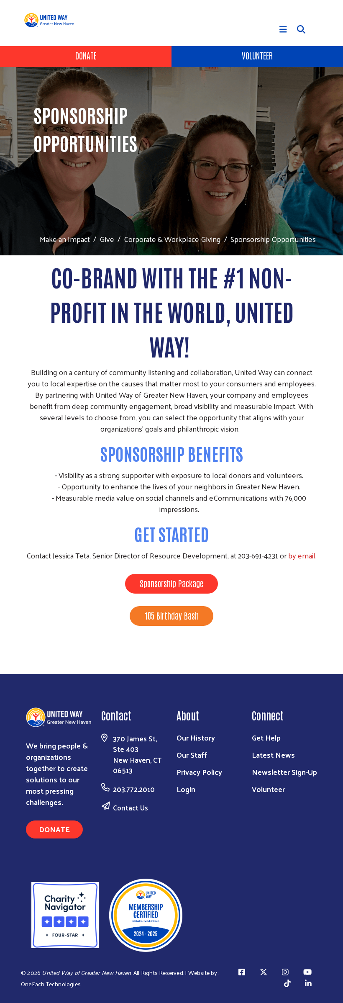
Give (107, 239)
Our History (196, 737)
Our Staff (192, 754)
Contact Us (130, 807)
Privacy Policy (199, 771)
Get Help (266, 737)
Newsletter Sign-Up (284, 771)
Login (186, 788)
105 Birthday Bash (171, 615)
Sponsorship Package (171, 583)
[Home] (52, 20)
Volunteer (257, 55)
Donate (86, 55)
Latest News (273, 754)
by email (301, 555)
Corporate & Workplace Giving (172, 239)
